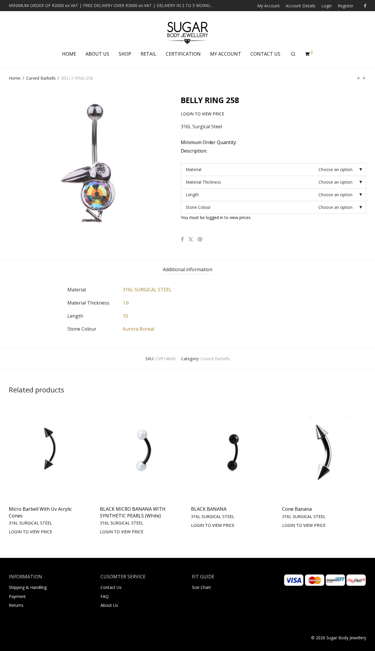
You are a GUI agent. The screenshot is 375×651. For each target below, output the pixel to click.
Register (345, 6)
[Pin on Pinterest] (200, 239)
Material (193, 169)
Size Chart (201, 587)
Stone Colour (198, 207)
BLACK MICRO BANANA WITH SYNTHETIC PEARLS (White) (133, 512)
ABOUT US (97, 54)
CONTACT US (265, 54)
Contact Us (111, 587)
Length (192, 194)
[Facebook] (365, 5)
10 (125, 316)
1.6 (126, 303)
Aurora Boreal (138, 329)
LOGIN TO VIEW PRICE (27, 531)
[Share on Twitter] (190, 239)
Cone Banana (297, 509)
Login (326, 6)
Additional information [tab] (187, 269)
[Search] (293, 54)
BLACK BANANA (208, 509)
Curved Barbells (41, 78)
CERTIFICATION (183, 54)
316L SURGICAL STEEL (147, 289)
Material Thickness (203, 182)
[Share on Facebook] (182, 239)
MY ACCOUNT (225, 54)
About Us (109, 605)
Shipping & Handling (28, 587)
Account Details (301, 6)
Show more (64, 531)
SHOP (125, 54)
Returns (16, 605)
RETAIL (148, 54)
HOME (69, 54)
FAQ (104, 596)
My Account (268, 6)
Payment (17, 596)
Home (15, 78)
